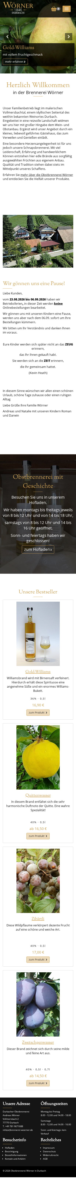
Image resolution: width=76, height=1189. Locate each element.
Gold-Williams (38, 672)
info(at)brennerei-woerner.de (18, 1130)
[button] (55, 8)
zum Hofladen (37, 549)
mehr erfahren (14, 61)
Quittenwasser (38, 796)
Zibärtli (38, 919)
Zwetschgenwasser (38, 1043)
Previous (7, 36)
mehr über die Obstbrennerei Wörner (46, 175)
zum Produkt (37, 712)
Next (68, 36)
